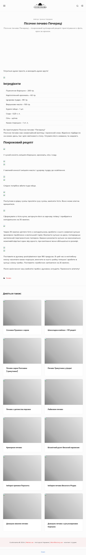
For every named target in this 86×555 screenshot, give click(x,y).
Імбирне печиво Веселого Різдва (62, 485)
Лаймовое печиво (55, 409)
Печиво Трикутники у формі (60, 368)
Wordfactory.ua (57, 542)
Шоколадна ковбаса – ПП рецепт (62, 330)
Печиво (8, 278)
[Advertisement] (43, 53)
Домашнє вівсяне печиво (17, 523)
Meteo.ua (29, 542)
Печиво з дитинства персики (18, 409)
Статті (43, 552)
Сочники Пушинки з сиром (17, 330)
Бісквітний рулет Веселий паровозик (63, 447)
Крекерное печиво (14, 447)
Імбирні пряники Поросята (17, 485)
